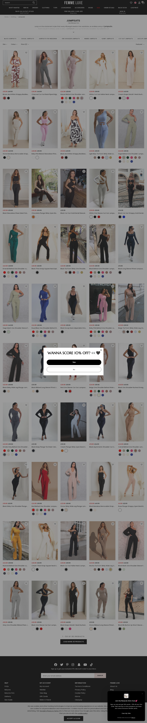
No (74, 369)
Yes (74, 362)
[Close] (101, 350)
